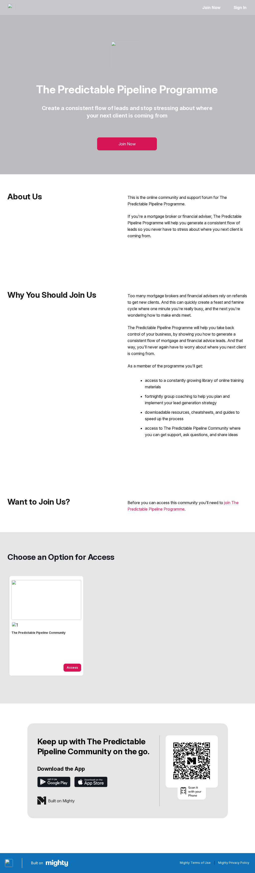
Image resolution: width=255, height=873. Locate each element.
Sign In (240, 7)
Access (72, 667)
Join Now (211, 7)
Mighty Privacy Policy (233, 863)
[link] (46, 626)
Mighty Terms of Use (195, 863)
